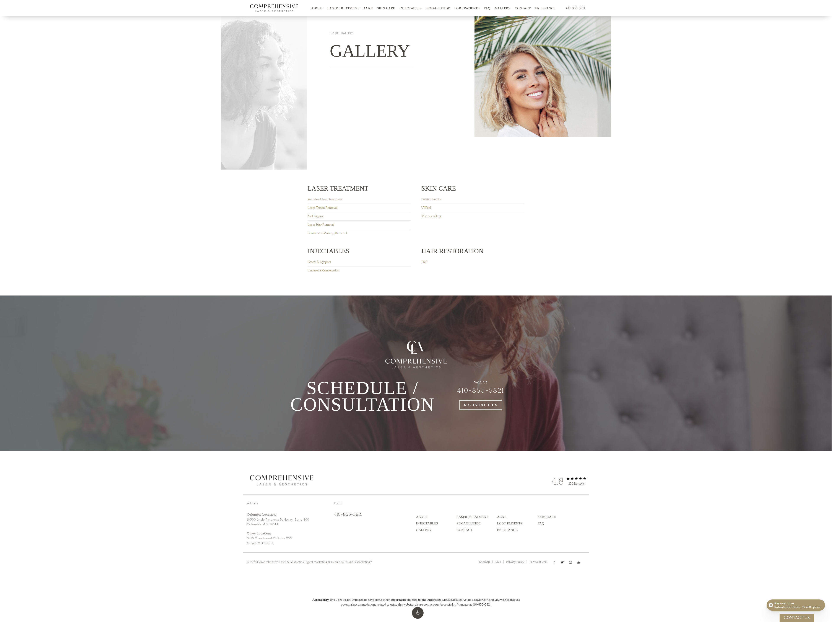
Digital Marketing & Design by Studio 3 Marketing (338, 562)
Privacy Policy (515, 562)
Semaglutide (438, 8)
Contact (523, 8)
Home (335, 33)
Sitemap (484, 562)
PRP (424, 262)
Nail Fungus (315, 216)
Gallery (503, 8)
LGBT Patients (467, 8)
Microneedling (431, 216)
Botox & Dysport (319, 262)
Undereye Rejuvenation (323, 270)
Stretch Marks (431, 199)
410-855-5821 (482, 604)
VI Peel (426, 208)
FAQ (487, 8)
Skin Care (386, 8)
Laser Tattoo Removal (322, 208)
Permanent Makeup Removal (327, 233)
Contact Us (483, 405)
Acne (368, 8)
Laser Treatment (343, 8)
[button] (418, 613)
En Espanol (545, 8)
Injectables (411, 8)
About (317, 8)
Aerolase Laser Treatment (325, 199)
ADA (498, 562)
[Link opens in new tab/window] (554, 562)
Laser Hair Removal (321, 225)
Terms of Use (538, 562)
